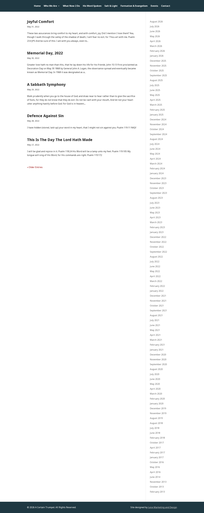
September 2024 (158, 134)
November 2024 (158, 124)
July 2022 (154, 261)
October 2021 (157, 305)
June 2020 (155, 379)
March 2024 (156, 163)
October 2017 (157, 442)
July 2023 (154, 202)
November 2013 (158, 481)
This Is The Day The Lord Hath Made (59, 139)
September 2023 (158, 192)
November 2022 (158, 241)
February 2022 (157, 286)
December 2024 (158, 119)
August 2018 (156, 423)
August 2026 (156, 21)
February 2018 (157, 437)
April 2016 (155, 472)
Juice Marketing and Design (162, 507)
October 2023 (157, 188)
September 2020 (158, 364)
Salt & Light (111, 6)
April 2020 (155, 388)
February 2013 (157, 491)
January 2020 (156, 403)
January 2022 (156, 290)
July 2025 (154, 85)
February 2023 (157, 227)
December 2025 (158, 60)
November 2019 (158, 413)
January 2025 (156, 114)
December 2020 (158, 354)
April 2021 (155, 334)
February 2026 (157, 50)
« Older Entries (35, 167)
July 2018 (154, 428)
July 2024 (154, 143)
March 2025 (156, 104)
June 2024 (155, 148)
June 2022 (155, 266)
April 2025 (155, 99)
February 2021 (157, 344)
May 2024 (155, 153)
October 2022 (157, 246)
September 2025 (158, 75)
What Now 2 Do (71, 6)
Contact (165, 6)
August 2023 (156, 197)
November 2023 (158, 183)
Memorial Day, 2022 (45, 53)
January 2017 (156, 457)
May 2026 (155, 36)
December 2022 (158, 237)
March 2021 (156, 339)
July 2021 (154, 320)
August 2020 (156, 369)
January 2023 (156, 232)
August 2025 (156, 80)
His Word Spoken (92, 6)
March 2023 (156, 222)
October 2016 (157, 462)
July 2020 (154, 374)
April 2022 (155, 276)
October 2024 (157, 129)
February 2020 (157, 398)
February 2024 (157, 168)
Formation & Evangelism (134, 6)
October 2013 (157, 486)
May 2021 (155, 330)
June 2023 (155, 207)
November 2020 (158, 359)
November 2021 (158, 300)
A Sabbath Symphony (46, 84)
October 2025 (157, 70)
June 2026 (155, 31)
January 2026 (156, 55)
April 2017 (155, 447)
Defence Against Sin (45, 115)
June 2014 (155, 477)
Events (154, 6)
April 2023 (155, 217)
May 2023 (155, 212)
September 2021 (158, 310)
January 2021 (156, 349)
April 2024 (155, 158)
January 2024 (156, 173)
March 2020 (156, 393)
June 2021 (155, 325)
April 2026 (155, 41)
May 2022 (155, 271)
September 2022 (158, 251)
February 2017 (157, 452)
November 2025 (158, 65)
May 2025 (155, 95)
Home (37, 6)
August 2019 (156, 418)
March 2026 (156, 46)
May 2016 (155, 467)
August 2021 (156, 315)
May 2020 (155, 383)
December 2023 (158, 178)
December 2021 (158, 295)
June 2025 (155, 90)
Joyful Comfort (40, 21)
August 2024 (156, 139)
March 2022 (156, 281)
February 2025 (157, 109)
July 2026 (154, 26)
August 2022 (156, 256)
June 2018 (155, 432)
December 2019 (158, 408)
